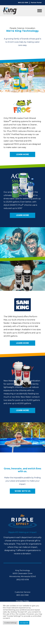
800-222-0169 (23, 2)
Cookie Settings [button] (10, 623)
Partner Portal (36, 2)
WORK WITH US (22, 491)
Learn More (22, 154)
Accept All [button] (24, 623)
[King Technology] (10, 10)
